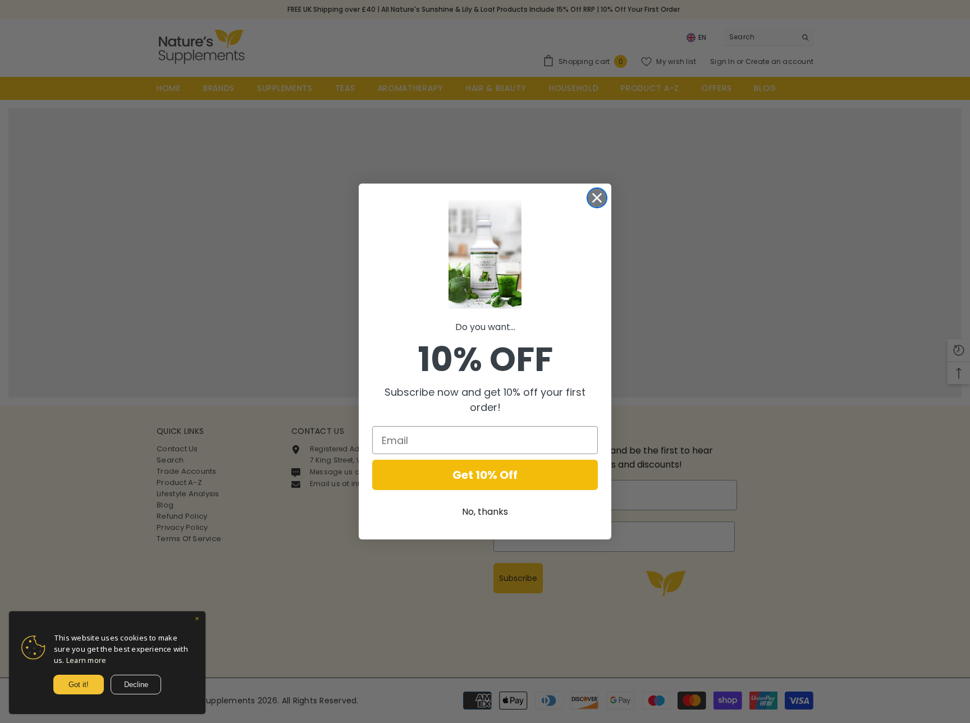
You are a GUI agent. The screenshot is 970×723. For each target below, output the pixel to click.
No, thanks (485, 511)
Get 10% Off (485, 475)
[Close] (197, 619)
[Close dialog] (597, 198)
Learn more (86, 660)
